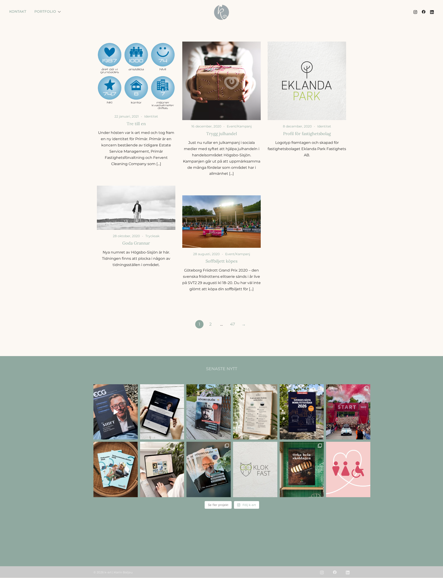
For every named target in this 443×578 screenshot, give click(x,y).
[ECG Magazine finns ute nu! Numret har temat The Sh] (115, 412)
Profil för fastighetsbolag (307, 133)
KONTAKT (17, 11)
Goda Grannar (136, 243)
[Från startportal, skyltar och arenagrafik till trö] (348, 412)
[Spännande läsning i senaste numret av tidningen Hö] (208, 469)
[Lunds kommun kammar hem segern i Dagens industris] (302, 412)
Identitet (151, 116)
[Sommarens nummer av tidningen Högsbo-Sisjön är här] (208, 412)
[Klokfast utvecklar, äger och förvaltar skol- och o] (255, 469)
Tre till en (136, 123)
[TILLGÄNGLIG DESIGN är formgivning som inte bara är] (348, 469)
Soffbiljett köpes (221, 261)
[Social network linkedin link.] (432, 11)
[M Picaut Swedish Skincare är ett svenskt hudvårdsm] (255, 412)
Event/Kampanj (239, 126)
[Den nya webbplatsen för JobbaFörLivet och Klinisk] (162, 412)
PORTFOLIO (45, 11)
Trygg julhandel (221, 133)
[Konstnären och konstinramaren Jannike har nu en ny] (162, 469)
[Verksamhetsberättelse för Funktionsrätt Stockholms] (115, 469)
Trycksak (152, 236)
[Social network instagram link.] (415, 11)
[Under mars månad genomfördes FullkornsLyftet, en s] (302, 469)
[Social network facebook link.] (423, 11)
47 (232, 324)
